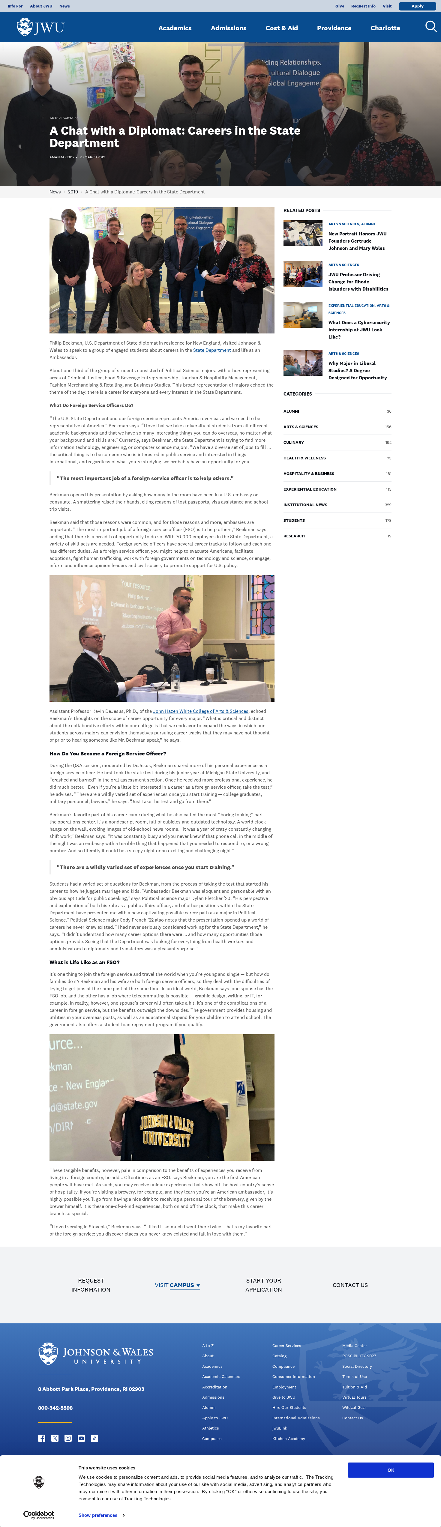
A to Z (208, 1345)
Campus (182, 1285)
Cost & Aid (282, 28)
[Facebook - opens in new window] (42, 1438)
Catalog (279, 1355)
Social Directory (357, 1366)
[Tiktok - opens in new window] (94, 1438)
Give (339, 6)
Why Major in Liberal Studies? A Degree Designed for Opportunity (357, 370)
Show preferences (98, 1515)
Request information (90, 1285)
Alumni (209, 1407)
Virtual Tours (354, 1397)
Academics (175, 28)
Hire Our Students (289, 1407)
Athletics (210, 1428)
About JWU (41, 6)
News (64, 6)
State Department (212, 350)
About (208, 1355)
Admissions (229, 28)
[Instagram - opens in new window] (68, 1438)
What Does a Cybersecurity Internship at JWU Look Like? (359, 329)
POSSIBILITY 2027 (359, 1355)
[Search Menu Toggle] (429, 26)
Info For (15, 6)
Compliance (283, 1366)
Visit (387, 6)
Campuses (212, 1438)
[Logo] (41, 24)
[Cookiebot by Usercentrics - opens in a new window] (39, 1515)
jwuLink (279, 1428)
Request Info (363, 6)
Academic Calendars (221, 1376)
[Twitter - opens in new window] (55, 1438)
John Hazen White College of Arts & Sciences (200, 711)
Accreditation (214, 1387)
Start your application (263, 1285)
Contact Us (352, 1418)
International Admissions (296, 1418)
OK (391, 1470)
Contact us (350, 1285)
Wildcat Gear (354, 1407)
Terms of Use (354, 1376)
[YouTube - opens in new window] (81, 1438)
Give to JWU (283, 1397)
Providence (334, 28)
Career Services (286, 1345)
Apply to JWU (215, 1418)
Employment (284, 1387)
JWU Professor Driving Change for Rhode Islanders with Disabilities (358, 281)
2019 (73, 192)
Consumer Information (293, 1376)
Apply (418, 6)
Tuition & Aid (354, 1387)
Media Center (354, 1345)
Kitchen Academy (288, 1438)
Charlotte (385, 28)
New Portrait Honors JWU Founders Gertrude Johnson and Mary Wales (357, 241)
